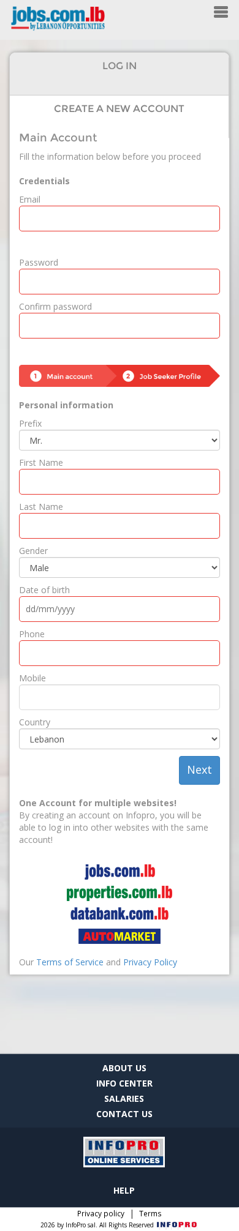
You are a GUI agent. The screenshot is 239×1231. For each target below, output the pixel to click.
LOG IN (119, 66)
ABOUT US (124, 1068)
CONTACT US (124, 1114)
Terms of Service (70, 962)
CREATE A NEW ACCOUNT (119, 108)
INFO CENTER (124, 1083)
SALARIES (124, 1098)
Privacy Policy (150, 962)
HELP (124, 1190)
